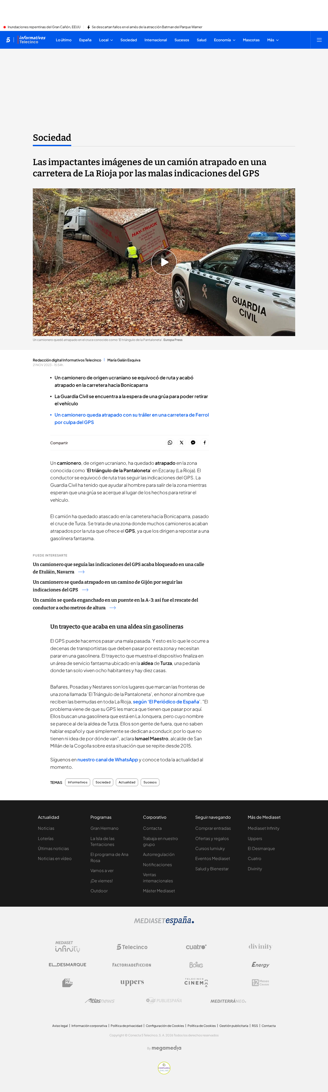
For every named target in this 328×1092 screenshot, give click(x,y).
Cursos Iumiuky (210, 848)
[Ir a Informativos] (31, 39)
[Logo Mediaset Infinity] (67, 947)
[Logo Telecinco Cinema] (196, 982)
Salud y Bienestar (212, 868)
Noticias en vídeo (55, 858)
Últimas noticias (53, 848)
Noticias (46, 828)
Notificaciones (157, 864)
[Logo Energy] (261, 964)
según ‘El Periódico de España (166, 701)
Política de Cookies (202, 1026)
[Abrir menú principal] (319, 39)
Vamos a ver (102, 870)
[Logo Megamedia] (166, 1048)
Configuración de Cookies (165, 1026)
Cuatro (254, 858)
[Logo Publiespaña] (164, 1000)
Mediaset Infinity (264, 828)
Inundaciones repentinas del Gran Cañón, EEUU (44, 27)
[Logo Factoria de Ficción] (131, 964)
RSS (255, 1026)
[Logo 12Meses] (260, 982)
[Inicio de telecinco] (8, 39)
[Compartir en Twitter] (181, 443)
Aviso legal (60, 1026)
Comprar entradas (213, 828)
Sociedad (52, 137)
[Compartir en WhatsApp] (170, 443)
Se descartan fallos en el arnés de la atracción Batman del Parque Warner (147, 27)
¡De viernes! (101, 880)
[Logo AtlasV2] (100, 1000)
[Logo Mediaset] (164, 923)
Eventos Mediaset (212, 858)
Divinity (255, 868)
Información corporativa (89, 1026)
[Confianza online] (164, 1073)
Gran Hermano (104, 828)
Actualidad (127, 782)
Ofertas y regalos (212, 838)
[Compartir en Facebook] (204, 443)
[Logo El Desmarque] (67, 964)
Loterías (46, 838)
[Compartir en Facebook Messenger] (193, 443)
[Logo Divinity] (260, 947)
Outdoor (99, 890)
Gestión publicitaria (233, 1026)
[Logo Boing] (196, 964)
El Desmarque (261, 848)
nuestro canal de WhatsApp (108, 759)
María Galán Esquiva (123, 360)
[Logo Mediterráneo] (228, 1001)
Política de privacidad (126, 1026)
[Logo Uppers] (132, 982)
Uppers (255, 838)
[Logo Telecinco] (132, 947)
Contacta (152, 828)
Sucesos (150, 782)
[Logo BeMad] (67, 982)
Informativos (77, 782)
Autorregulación (159, 854)
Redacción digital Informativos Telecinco (67, 360)
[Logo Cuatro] (196, 947)
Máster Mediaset (159, 890)
